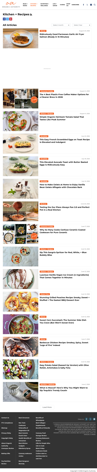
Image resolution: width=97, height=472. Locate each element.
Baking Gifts (5, 453)
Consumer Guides (47, 91)
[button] (94, 4)
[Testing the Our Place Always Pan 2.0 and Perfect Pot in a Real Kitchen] (20, 211)
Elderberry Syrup (24, 448)
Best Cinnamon (24, 418)
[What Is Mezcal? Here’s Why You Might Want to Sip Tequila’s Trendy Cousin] (20, 392)
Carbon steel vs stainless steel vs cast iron (41, 456)
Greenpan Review (7, 448)
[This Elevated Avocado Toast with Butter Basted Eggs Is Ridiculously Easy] (20, 166)
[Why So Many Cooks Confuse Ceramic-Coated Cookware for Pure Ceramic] (20, 234)
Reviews (43, 204)
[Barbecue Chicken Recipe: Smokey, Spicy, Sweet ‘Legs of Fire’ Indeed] (20, 347)
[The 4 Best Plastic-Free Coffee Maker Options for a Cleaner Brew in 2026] (20, 99)
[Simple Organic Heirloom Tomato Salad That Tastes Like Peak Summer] (20, 121)
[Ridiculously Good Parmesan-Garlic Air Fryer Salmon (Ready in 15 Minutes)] (20, 38)
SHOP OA (68, 4)
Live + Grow (55, 4)
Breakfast (44, 136)
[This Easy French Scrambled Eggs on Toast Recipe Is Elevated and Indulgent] (20, 144)
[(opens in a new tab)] (83, 4)
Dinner (43, 31)
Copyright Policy (7, 438)
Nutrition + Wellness (45, 4)
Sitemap (4, 428)
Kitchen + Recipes (33, 4)
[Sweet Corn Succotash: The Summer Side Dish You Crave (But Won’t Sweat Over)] (20, 324)
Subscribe (75, 4)
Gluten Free (45, 294)
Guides (62, 4)
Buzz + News (25, 4)
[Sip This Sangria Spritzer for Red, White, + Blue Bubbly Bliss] (20, 256)
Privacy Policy (6, 433)
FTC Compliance (7, 423)
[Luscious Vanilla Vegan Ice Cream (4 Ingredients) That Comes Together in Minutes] (20, 279)
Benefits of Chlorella (43, 428)
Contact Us (5, 418)
